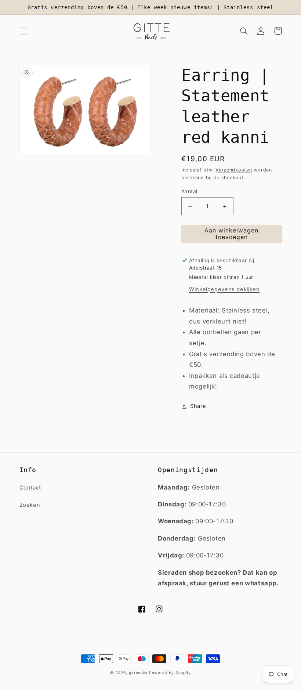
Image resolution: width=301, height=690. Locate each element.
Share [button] (198, 406)
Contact (30, 487)
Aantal (189, 191)
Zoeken (29, 505)
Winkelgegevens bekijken (224, 289)
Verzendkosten (233, 170)
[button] (23, 30)
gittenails (138, 673)
